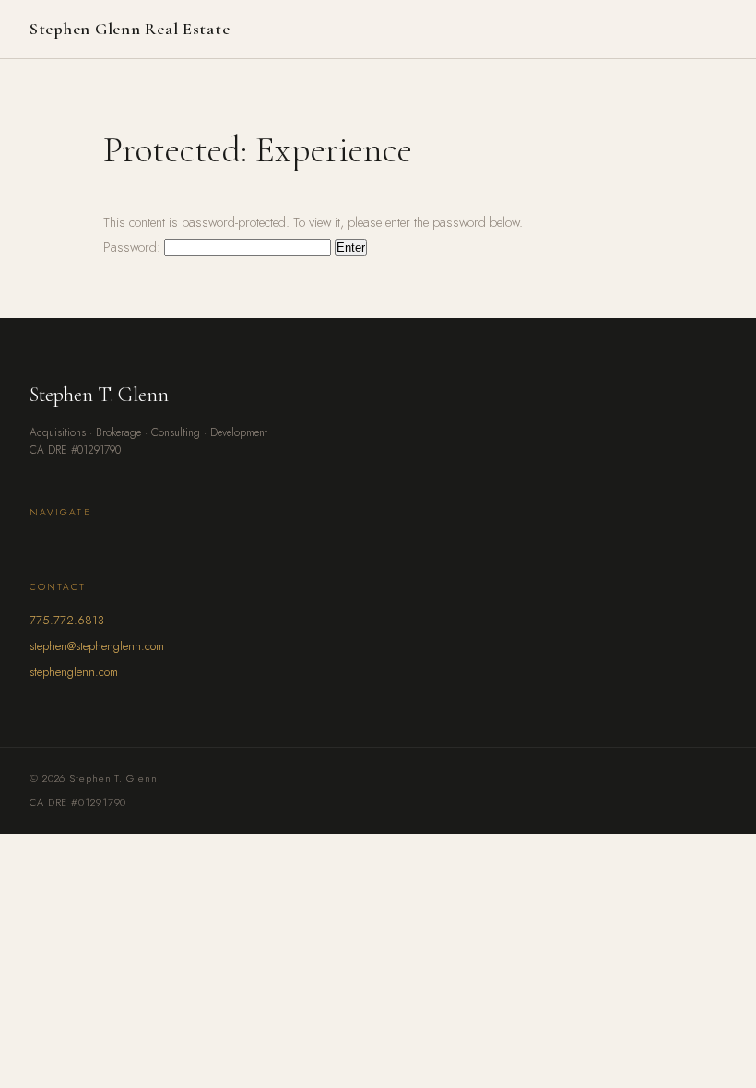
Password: (133, 247)
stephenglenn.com (74, 671)
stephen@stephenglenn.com (97, 646)
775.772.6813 (67, 620)
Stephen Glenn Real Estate (130, 28)
